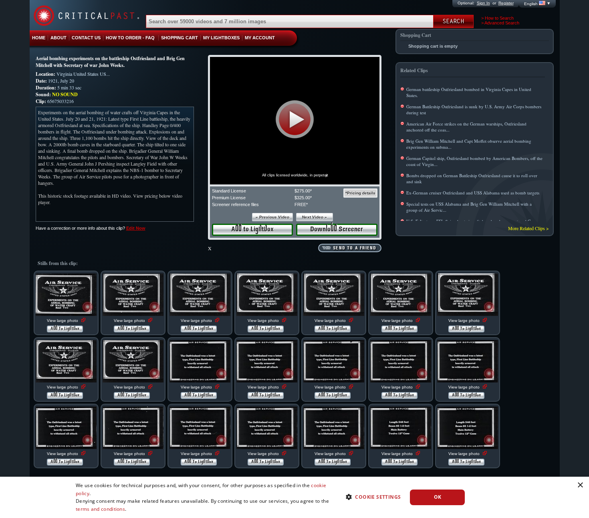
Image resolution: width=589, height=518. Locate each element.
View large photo (63, 320)
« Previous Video (272, 217)
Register (506, 3)
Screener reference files (235, 204)
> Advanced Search (500, 22)
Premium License (229, 197)
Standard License (229, 190)
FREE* (301, 204)
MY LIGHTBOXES (221, 37)
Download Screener (336, 230)
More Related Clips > (528, 228)
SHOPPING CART (179, 37)
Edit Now (135, 228)
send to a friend (354, 248)
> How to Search (497, 18)
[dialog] (294, 497)
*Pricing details (360, 193)
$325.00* (303, 197)
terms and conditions (100, 509)
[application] (294, 120)
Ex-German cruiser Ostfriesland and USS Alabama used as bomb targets (472, 193)
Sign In (483, 3)
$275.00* (303, 190)
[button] (294, 119)
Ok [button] (438, 497)
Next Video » (314, 217)
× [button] (580, 485)
